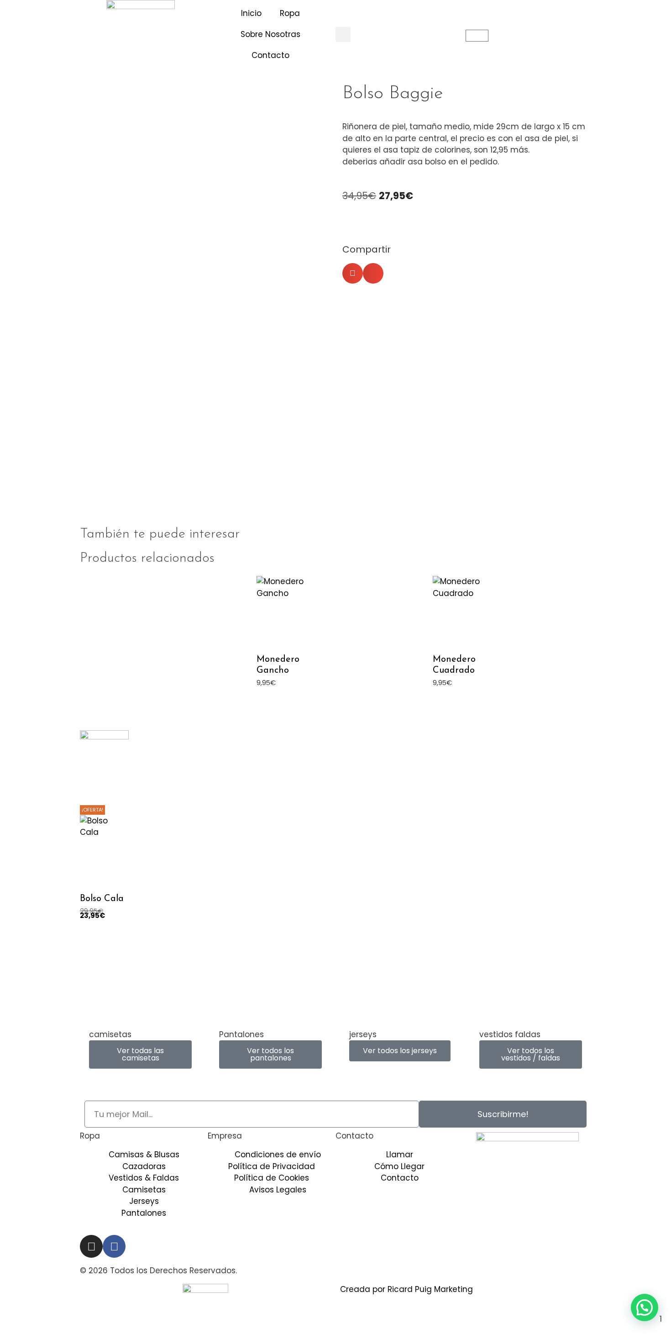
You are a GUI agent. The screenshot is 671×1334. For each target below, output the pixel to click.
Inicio (251, 13)
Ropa (290, 13)
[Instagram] (91, 1246)
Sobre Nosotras (270, 34)
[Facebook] (114, 1246)
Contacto (270, 55)
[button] (343, 34)
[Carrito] (477, 36)
